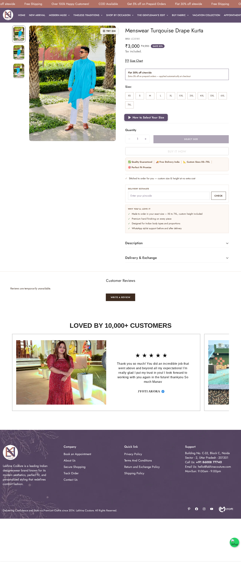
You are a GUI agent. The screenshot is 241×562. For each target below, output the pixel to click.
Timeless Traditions (86, 15)
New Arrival (37, 15)
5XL (213, 96)
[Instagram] (204, 508)
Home (21, 15)
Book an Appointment (77, 454)
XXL (182, 96)
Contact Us (70, 479)
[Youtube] (211, 508)
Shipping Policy (134, 473)
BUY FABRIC (179, 15)
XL (172, 96)
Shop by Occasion (118, 15)
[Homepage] (226, 509)
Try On (111, 31)
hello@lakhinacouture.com (214, 466)
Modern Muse (58, 15)
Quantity (130, 130)
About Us (69, 460)
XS (131, 96)
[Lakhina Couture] (8, 15)
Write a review (120, 297)
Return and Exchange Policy (142, 467)
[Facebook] (196, 508)
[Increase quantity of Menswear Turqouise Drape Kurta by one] (145, 139)
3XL (193, 96)
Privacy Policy (133, 454)
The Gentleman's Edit (151, 15)
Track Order (71, 473)
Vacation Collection (206, 15)
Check (218, 196)
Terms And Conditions (138, 460)
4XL (203, 96)
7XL (131, 105)
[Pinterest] (189, 508)
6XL (224, 96)
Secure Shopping (74, 467)
